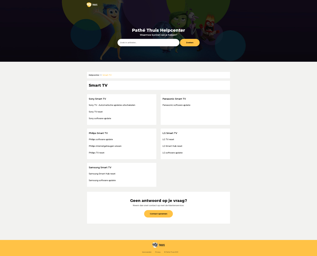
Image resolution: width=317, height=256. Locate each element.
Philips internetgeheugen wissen (105, 146)
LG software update (172, 153)
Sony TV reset (96, 112)
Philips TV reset (96, 153)
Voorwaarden (147, 252)
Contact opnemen (158, 214)
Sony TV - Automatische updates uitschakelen (112, 105)
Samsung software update (102, 180)
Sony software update (100, 118)
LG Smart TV (169, 133)
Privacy (158, 252)
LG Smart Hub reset (172, 146)
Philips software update (101, 139)
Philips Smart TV (98, 133)
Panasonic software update (176, 105)
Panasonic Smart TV (174, 99)
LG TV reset (168, 139)
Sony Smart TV (97, 99)
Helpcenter (94, 75)
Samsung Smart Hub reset (102, 174)
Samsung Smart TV (100, 167)
